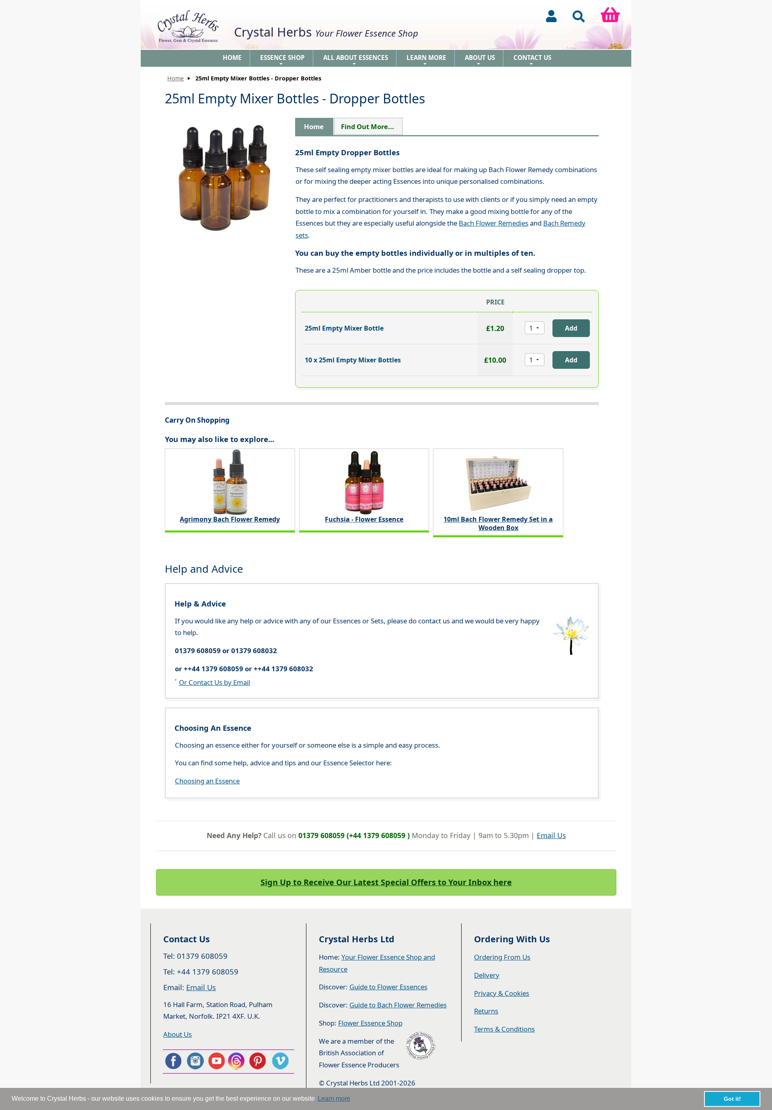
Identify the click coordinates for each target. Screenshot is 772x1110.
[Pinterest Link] (259, 1060)
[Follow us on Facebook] (173, 1060)
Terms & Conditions (504, 1029)
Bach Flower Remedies (493, 223)
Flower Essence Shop (370, 1023)
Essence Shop (282, 60)
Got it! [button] (732, 1099)
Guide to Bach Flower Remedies (398, 1004)
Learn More (426, 60)
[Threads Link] (238, 1060)
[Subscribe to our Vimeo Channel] (281, 1060)
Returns (486, 1010)
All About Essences (355, 60)
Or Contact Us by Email (214, 682)
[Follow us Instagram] (195, 1060)
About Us (480, 60)
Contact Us (532, 60)
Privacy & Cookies (501, 993)
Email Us (551, 835)
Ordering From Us (502, 957)
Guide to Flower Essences (388, 986)
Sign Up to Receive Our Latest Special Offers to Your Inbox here (386, 882)
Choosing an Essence (207, 780)
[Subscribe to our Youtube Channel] (216, 1060)
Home (232, 57)
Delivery (486, 975)
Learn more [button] (334, 1098)
